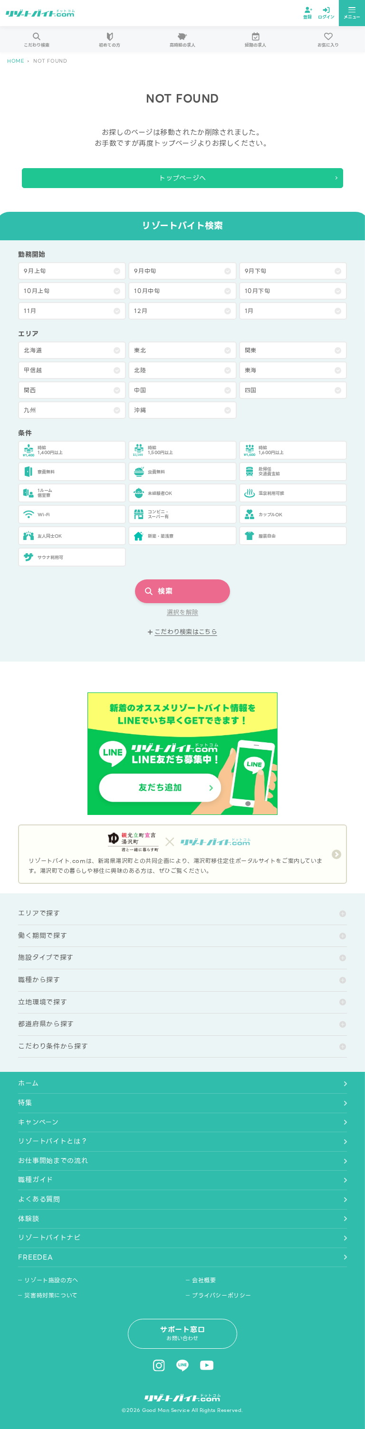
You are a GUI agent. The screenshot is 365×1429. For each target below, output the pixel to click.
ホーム (28, 1083)
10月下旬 (257, 290)
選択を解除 (182, 612)
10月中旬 (147, 290)
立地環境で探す (42, 1002)
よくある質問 (39, 1199)
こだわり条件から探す (53, 1046)
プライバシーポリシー (221, 1295)
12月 (140, 310)
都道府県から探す (46, 1024)
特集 (25, 1103)
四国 (251, 390)
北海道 (33, 350)
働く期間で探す (42, 935)
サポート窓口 (182, 1333)
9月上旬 (35, 270)
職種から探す (39, 980)
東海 (251, 370)
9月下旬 (256, 270)
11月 (30, 310)
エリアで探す (39, 913)
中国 (140, 390)
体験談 (28, 1218)
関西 (30, 390)
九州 (30, 410)
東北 (140, 350)
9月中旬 (145, 270)
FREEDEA (35, 1257)
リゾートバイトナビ (49, 1237)
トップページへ (182, 178)
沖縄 (140, 410)
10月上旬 (36, 290)
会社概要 (204, 1280)
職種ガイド (35, 1179)
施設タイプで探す (46, 957)
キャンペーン (38, 1122)
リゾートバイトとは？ (52, 1141)
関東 (251, 350)
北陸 (140, 370)
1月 (249, 310)
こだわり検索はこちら (185, 632)
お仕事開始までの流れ (53, 1160)
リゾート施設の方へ (51, 1280)
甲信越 (33, 370)
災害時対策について (50, 1295)
